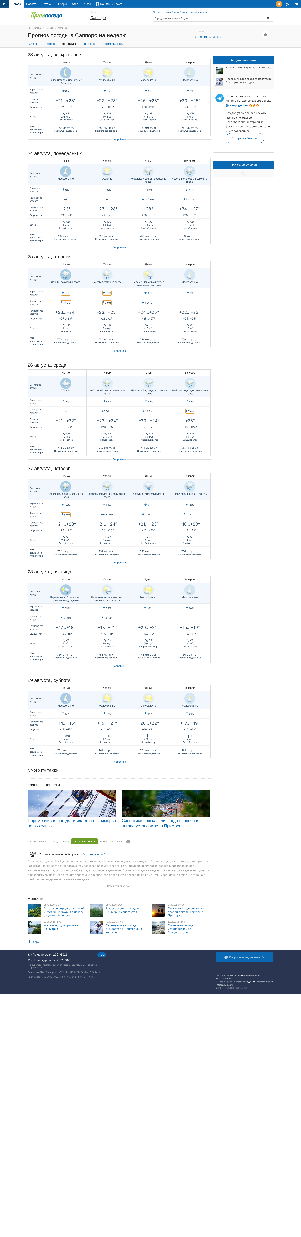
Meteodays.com (223, 978)
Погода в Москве (224, 975)
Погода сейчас (38, 841)
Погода (16, 4)
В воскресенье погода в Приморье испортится (122, 910)
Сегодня (50, 43)
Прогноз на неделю (84, 841)
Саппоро (98, 17)
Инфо (87, 4)
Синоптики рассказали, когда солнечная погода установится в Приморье (160, 823)
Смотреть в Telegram (244, 138)
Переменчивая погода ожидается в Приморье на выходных (72, 823)
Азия (75, 4)
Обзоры (62, 4)
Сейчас (33, 43)
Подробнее (119, 139)
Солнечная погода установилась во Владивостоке (180, 929)
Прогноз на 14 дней (111, 841)
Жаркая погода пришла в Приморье (248, 67)
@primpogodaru (237, 105)
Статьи (46, 4)
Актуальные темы (244, 60)
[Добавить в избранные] (265, 34)
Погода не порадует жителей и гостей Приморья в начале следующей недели (64, 912)
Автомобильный (113, 43)
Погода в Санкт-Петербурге (230, 981)
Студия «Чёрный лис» (237, 987)
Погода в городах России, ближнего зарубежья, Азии (180, 12)
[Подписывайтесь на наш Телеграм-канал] (287, 4)
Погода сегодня (60, 841)
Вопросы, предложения (245, 957)
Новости (31, 4)
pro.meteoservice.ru (208, 36)
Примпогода (34, 28)
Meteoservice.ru (253, 975)
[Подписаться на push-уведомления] (279, 4)
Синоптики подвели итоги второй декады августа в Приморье (186, 912)
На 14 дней (89, 43)
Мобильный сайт (110, 4)
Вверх (35, 942)
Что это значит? (94, 854)
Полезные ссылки (244, 165)
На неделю (69, 43)
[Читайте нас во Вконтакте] (296, 4)
